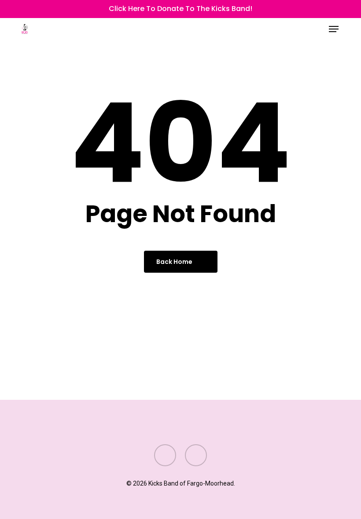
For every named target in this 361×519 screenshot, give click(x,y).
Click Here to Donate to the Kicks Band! (180, 9)
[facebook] (24, 9)
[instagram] (38, 9)
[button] (334, 29)
